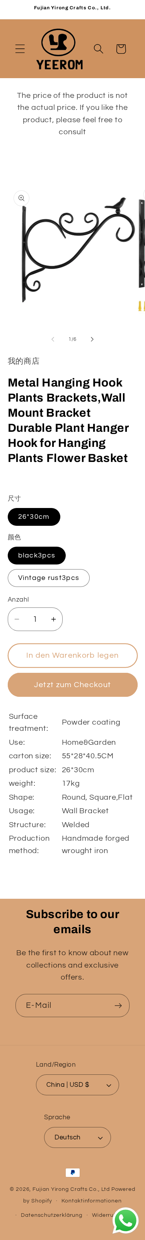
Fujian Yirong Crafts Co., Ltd (70, 1189)
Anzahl (18, 599)
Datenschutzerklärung (51, 1215)
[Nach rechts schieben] (92, 339)
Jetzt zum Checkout (72, 685)
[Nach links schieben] (52, 339)
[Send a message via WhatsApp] (125, 1220)
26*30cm (34, 516)
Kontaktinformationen (91, 1201)
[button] (20, 49)
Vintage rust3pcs (49, 578)
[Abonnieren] (118, 1006)
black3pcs (37, 555)
